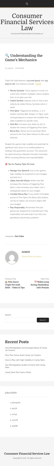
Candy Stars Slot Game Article (18, 372)
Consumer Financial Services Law (27, 22)
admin (10, 68)
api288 (15, 426)
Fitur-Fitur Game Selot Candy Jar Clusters (23, 355)
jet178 (14, 408)
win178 (15, 420)
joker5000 (16, 402)
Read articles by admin (31, 256)
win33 (38, 84)
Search (8, 315)
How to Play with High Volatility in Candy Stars (25, 360)
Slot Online (19, 236)
